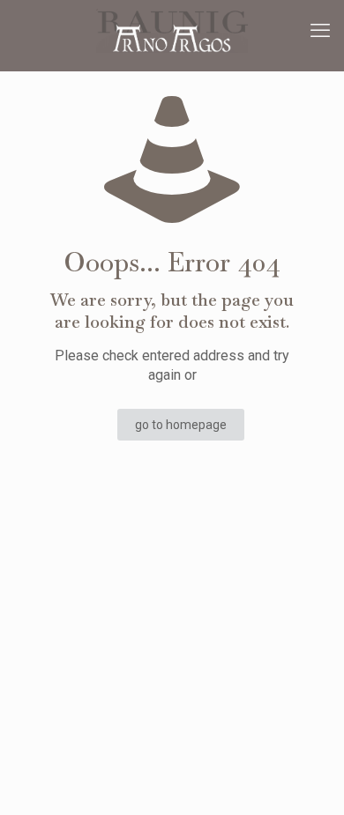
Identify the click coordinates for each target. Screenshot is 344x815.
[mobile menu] (320, 31)
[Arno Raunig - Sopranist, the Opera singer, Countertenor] (172, 31)
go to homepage (181, 425)
